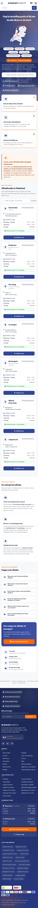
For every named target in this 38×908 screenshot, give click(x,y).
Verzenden (6, 761)
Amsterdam (9, 48)
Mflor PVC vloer (20, 857)
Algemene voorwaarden (28, 767)
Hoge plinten (6, 782)
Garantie (23, 753)
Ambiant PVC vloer (8, 846)
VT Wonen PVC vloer (8, 850)
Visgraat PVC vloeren (9, 790)
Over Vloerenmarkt (27, 755)
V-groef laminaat (26, 779)
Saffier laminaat (7, 879)
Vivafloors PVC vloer (22, 850)
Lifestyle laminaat (20, 875)
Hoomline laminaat (7, 875)
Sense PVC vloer (7, 861)
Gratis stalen (6, 753)
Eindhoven (20, 48)
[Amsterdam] (16, 33)
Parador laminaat (18, 879)
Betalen (5, 769)
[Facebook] (3, 743)
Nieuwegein (25, 52)
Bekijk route (20, 237)
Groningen (14, 52)
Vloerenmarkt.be (26, 764)
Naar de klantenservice (20, 641)
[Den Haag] (14, 35)
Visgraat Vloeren (8, 784)
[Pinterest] (12, 743)
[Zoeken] (34, 8)
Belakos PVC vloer (21, 846)
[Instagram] (7, 743)
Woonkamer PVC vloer (28, 790)
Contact (5, 755)
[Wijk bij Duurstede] (18, 36)
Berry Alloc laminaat (24, 864)
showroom (7, 177)
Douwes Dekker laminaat (9, 864)
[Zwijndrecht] (15, 37)
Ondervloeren (7, 796)
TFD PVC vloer (24, 854)
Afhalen (5, 764)
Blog (22, 761)
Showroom (6, 758)
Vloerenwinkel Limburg (28, 769)
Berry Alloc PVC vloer (8, 868)
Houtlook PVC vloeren (9, 793)
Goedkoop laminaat (27, 782)
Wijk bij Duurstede (14, 55)
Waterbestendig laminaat (28, 787)
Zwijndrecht (27, 55)
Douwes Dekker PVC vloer (10, 854)
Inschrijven (29, 716)
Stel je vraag (20, 834)
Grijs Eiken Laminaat (27, 784)
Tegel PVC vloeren (8, 787)
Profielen (5, 779)
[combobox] (16, 8)
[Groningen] (24, 27)
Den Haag (30, 48)
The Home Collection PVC (22, 861)
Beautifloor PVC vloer (8, 871)
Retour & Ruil (6, 767)
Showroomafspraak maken (20, 829)
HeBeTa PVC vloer (8, 857)
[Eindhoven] (19, 39)
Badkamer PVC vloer (27, 793)
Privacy (23, 758)
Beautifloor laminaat (22, 868)
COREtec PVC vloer (22, 871)
